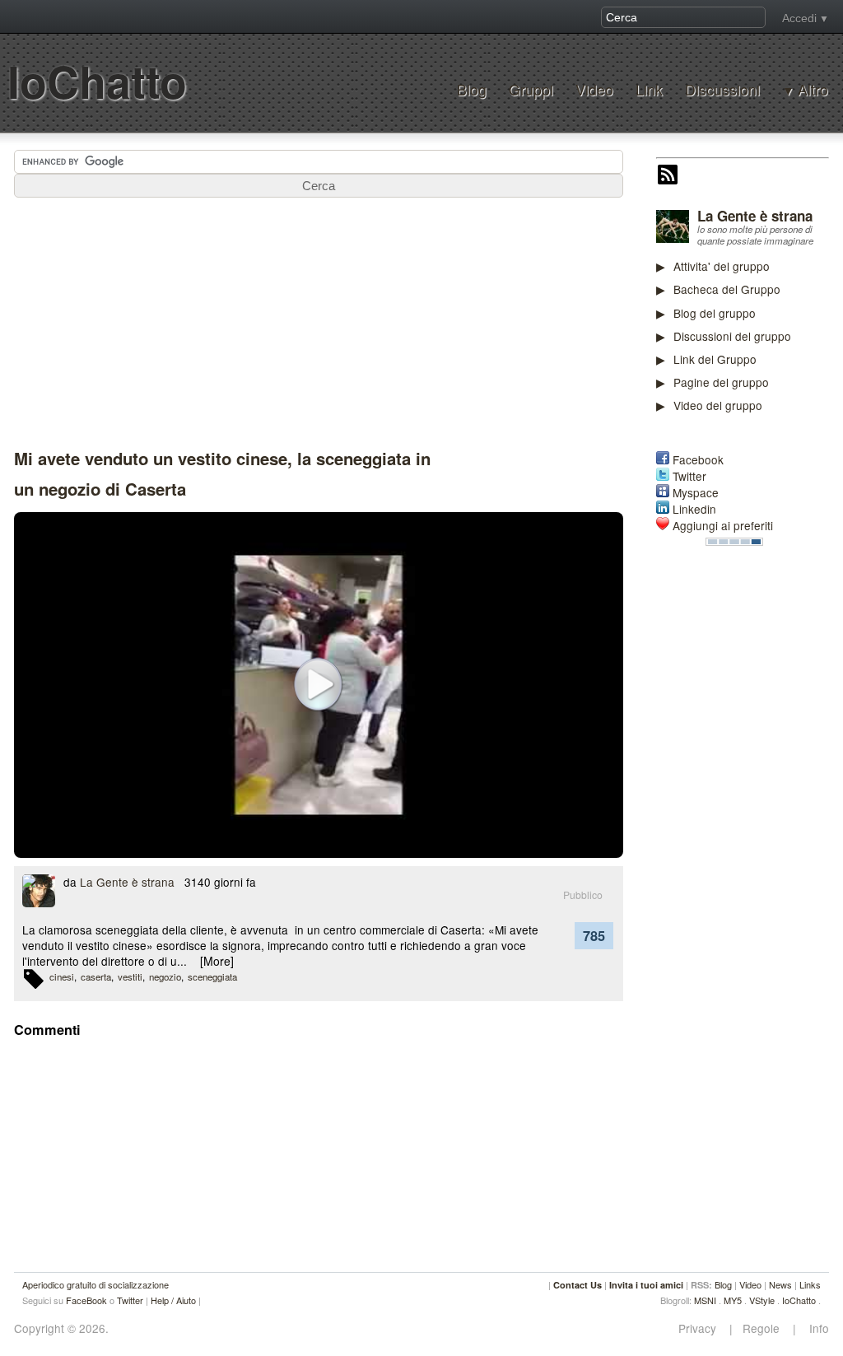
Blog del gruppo (714, 313)
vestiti (130, 976)
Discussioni (722, 89)
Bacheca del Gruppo (726, 289)
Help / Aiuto (173, 1300)
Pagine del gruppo (721, 382)
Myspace (696, 492)
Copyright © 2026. (61, 1328)
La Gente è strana (755, 216)
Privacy (702, 1328)
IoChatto (97, 81)
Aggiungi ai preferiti (723, 525)
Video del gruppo (717, 405)
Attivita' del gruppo (721, 266)
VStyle (762, 1300)
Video (594, 89)
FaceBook (86, 1300)
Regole (762, 1328)
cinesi (61, 976)
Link (649, 89)
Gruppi (531, 89)
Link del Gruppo (715, 359)
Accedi (799, 18)
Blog (472, 89)
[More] (217, 961)
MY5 (733, 1300)
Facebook (698, 459)
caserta (96, 976)
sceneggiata (212, 976)
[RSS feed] (667, 176)
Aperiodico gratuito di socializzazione (95, 1284)
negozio (165, 976)
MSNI (705, 1300)
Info (814, 1328)
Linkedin (694, 509)
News (780, 1284)
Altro (813, 90)
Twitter (689, 476)
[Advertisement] (749, 796)
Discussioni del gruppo (732, 336)
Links (810, 1284)
